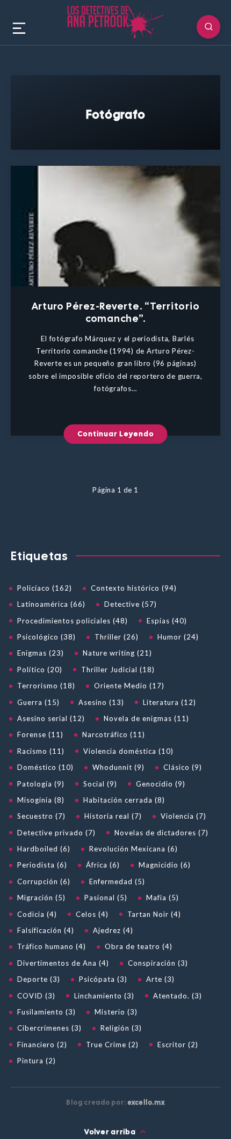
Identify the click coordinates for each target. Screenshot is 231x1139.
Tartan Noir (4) (154, 914)
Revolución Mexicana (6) (133, 848)
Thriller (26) (117, 637)
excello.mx (146, 1102)
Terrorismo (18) (46, 685)
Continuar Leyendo (115, 433)
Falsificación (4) (45, 930)
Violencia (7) (183, 816)
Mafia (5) (162, 897)
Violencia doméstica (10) (128, 751)
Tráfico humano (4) (51, 946)
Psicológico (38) (46, 637)
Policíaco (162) (44, 588)
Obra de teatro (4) (138, 946)
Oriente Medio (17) (129, 685)
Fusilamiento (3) (46, 1012)
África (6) (103, 865)
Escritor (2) (177, 1044)
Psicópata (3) (103, 979)
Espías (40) (167, 620)
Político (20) (39, 669)
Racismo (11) (40, 751)
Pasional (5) (105, 897)
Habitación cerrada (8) (124, 800)
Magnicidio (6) (165, 865)
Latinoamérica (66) (51, 604)
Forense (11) (40, 734)
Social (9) (100, 784)
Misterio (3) (116, 1012)
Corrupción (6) (43, 881)
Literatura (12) (169, 702)
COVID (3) (36, 995)
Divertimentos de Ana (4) (63, 963)
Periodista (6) (42, 865)
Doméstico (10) (45, 767)
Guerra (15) (38, 702)
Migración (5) (41, 897)
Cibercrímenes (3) (49, 1028)
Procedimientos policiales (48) (72, 620)
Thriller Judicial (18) (118, 669)
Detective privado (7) (56, 832)
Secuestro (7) (41, 816)
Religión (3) (121, 1028)
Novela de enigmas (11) (146, 718)
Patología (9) (40, 784)
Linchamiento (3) (104, 995)
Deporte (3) (38, 979)
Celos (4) (92, 914)
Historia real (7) (113, 816)
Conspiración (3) (158, 963)
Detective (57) (130, 604)
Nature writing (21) (117, 653)
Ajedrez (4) (113, 930)
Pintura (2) (36, 1060)
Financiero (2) (42, 1044)
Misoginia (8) (40, 800)
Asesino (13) (101, 702)
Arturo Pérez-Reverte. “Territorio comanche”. (116, 312)
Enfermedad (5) (117, 881)
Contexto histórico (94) (134, 588)
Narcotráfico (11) (113, 734)
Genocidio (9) (160, 784)
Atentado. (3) (177, 995)
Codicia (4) (37, 914)
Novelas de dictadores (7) (161, 832)
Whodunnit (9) (118, 767)
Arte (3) (160, 979)
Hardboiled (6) (43, 848)
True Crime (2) (112, 1044)
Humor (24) (178, 637)
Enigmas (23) (40, 653)
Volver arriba (111, 1131)
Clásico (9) (182, 767)
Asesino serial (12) (51, 718)
